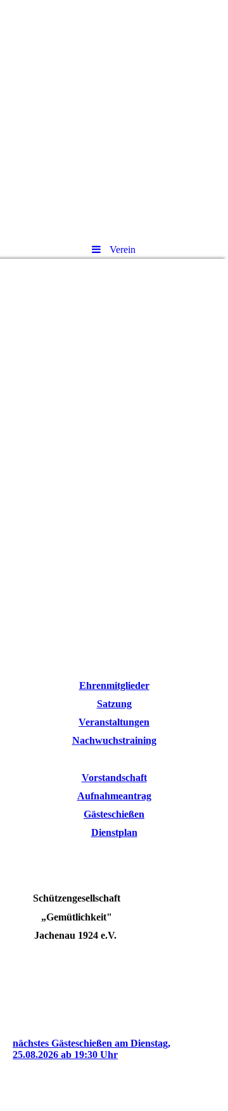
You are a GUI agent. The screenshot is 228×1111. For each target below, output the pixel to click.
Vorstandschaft (114, 777)
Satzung (114, 703)
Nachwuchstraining (114, 740)
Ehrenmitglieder (114, 685)
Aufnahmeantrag (114, 796)
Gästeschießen (114, 814)
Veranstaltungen (114, 722)
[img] (114, 116)
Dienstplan (114, 832)
